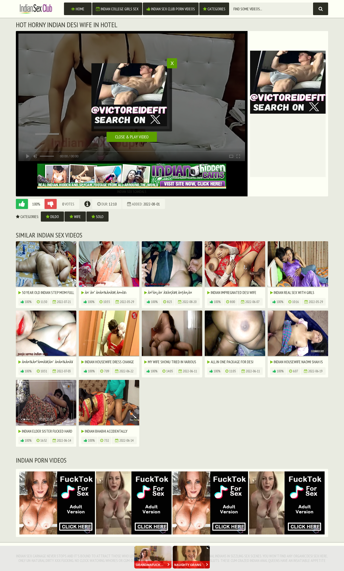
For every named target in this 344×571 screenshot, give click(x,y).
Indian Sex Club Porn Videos (172, 8)
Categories (216, 8)
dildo (54, 216)
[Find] (320, 9)
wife (77, 216)
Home (79, 8)
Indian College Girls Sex (119, 8)
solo (99, 216)
